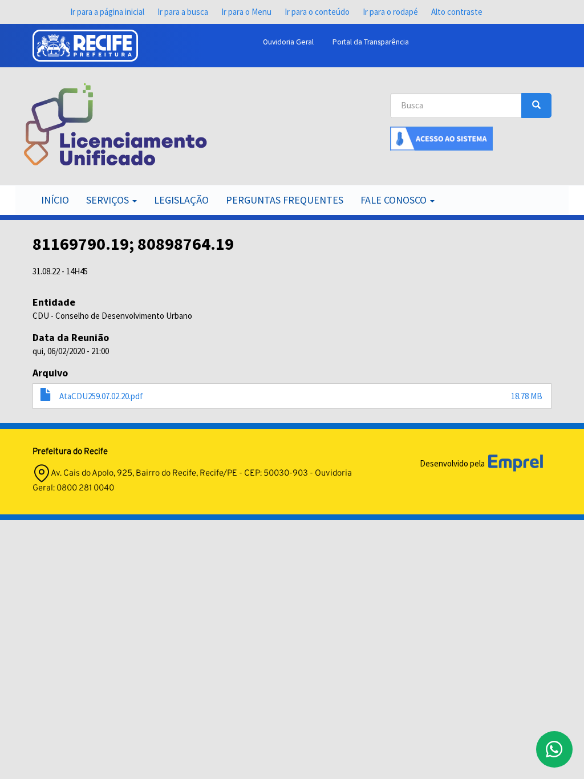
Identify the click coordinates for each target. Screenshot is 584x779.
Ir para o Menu (246, 11)
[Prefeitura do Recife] (85, 45)
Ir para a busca (182, 11)
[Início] (115, 124)
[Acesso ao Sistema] (441, 137)
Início (55, 199)
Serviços (108, 199)
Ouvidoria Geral (288, 42)
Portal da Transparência (370, 42)
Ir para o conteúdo (317, 11)
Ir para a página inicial (107, 11)
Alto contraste (456, 11)
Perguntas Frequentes (284, 199)
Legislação (181, 199)
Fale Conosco (394, 199)
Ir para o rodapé (390, 11)
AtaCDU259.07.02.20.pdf (101, 396)
